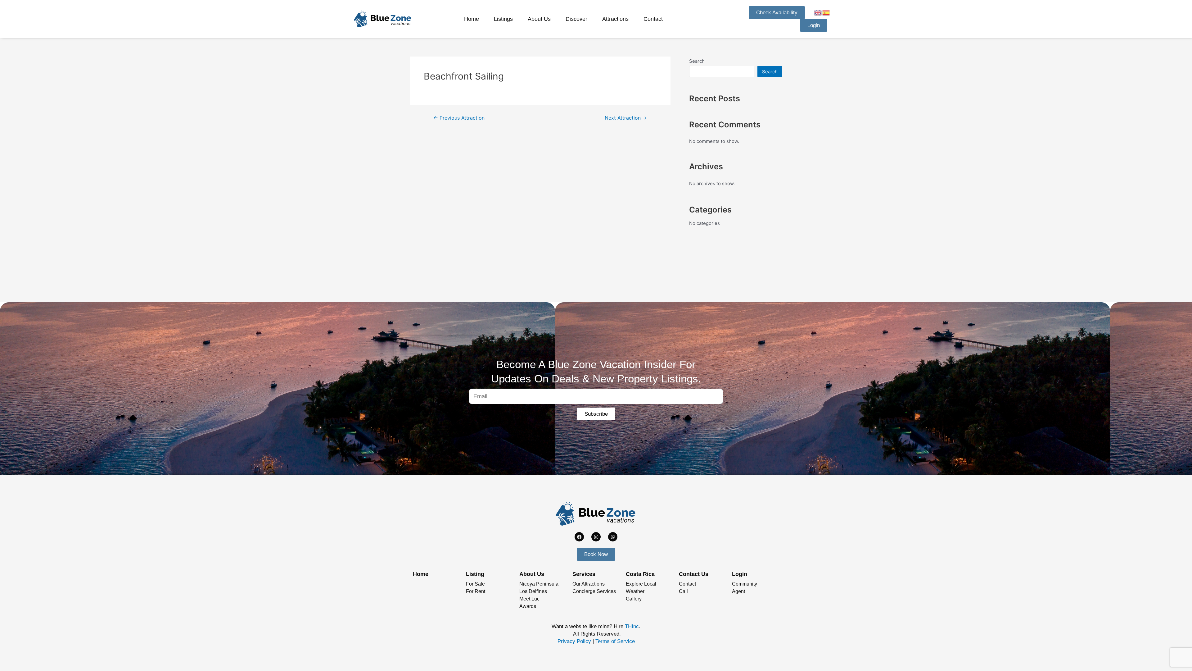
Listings (503, 19)
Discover (576, 19)
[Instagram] (596, 536)
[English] (818, 12)
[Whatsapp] (612, 536)
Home (471, 19)
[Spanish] (826, 12)
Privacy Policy (574, 641)
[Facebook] (579, 536)
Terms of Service (615, 641)
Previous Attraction (459, 118)
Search (697, 61)
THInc (632, 626)
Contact (653, 19)
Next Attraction (626, 118)
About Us (539, 19)
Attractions (615, 19)
